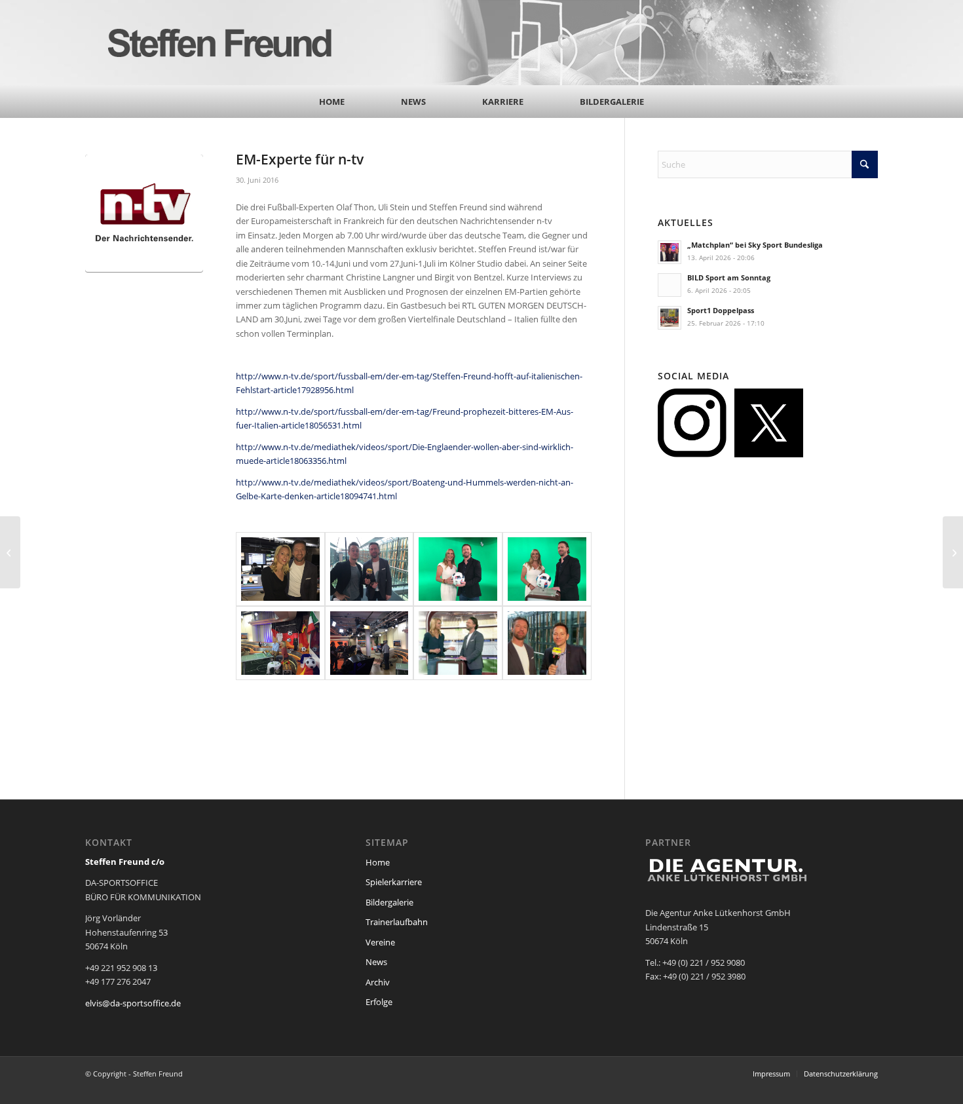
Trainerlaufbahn (397, 922)
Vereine (380, 942)
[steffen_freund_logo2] (232, 42)
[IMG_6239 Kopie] (547, 569)
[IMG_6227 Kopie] (280, 569)
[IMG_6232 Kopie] (369, 569)
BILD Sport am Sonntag (728, 277)
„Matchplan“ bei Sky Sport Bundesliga (755, 245)
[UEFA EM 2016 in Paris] (10, 552)
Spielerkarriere (394, 882)
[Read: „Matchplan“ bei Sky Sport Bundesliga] (669, 252)
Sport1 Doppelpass (720, 310)
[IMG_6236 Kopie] (457, 569)
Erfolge (379, 1002)
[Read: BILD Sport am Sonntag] (669, 285)
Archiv (378, 982)
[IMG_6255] (369, 643)
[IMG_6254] (280, 643)
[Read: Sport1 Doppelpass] (669, 318)
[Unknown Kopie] (457, 643)
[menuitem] (332, 101)
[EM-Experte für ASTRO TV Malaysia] (953, 552)
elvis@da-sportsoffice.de (133, 1003)
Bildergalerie (389, 902)
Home (378, 862)
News (376, 962)
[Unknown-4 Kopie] (547, 643)
